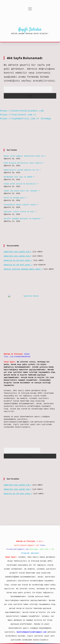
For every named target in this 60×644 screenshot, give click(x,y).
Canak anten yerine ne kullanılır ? (21, 184)
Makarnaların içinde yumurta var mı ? (22, 170)
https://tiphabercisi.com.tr (19, 118)
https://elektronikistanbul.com (22, 111)
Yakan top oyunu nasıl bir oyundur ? (21, 191)
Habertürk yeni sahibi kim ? (17, 252)
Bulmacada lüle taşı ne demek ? (19, 177)
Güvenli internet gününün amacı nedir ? (23, 269)
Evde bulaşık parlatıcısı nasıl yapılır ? (24, 163)
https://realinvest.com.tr (18, 114)
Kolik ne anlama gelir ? (15, 198)
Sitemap (46, 118)
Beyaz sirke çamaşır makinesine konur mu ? (25, 156)
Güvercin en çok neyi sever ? (18, 260)
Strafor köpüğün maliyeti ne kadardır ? (23, 219)
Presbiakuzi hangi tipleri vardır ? (21, 205)
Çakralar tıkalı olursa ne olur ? (20, 212)
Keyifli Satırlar (30, 29)
